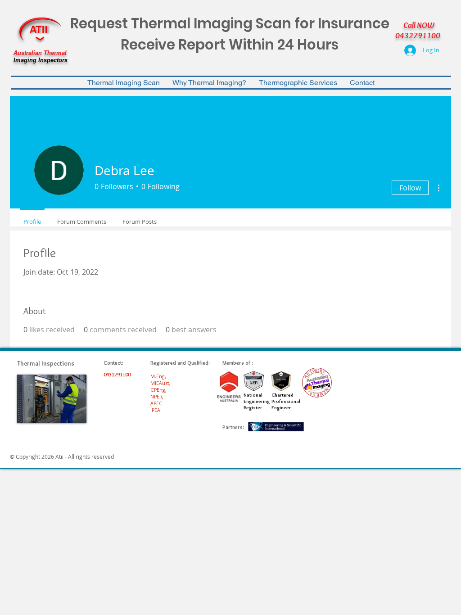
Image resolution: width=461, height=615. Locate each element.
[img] (51, 399)
